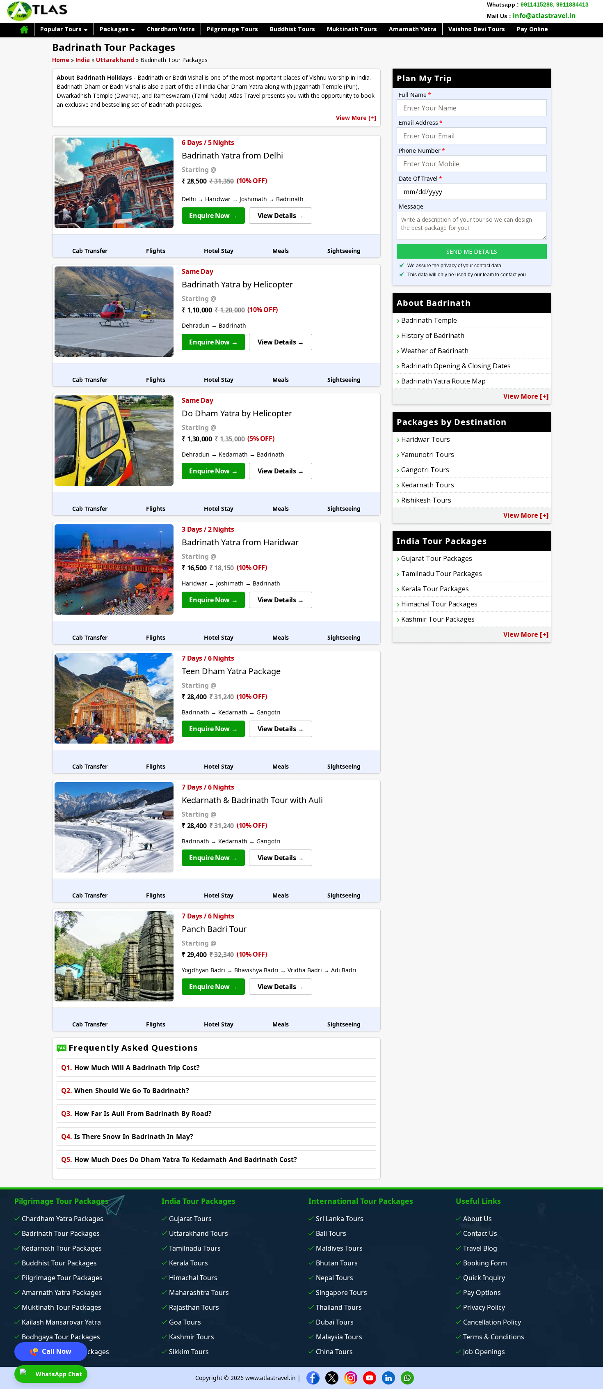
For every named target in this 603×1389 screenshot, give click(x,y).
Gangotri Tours (425, 469)
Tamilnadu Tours (195, 1248)
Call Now (55, 1351)
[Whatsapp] (407, 1377)
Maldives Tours (339, 1248)
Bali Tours (331, 1233)
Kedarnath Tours (427, 484)
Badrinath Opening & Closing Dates (456, 365)
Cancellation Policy (492, 1322)
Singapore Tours (341, 1292)
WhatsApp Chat (58, 1374)
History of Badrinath (432, 335)
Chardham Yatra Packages (62, 1218)
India (82, 60)
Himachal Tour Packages (439, 603)
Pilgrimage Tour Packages (62, 1277)
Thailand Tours (339, 1307)
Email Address (421, 122)
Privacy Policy (484, 1307)
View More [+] (356, 118)
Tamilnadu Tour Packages (441, 573)
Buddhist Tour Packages (59, 1262)
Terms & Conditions (493, 1336)
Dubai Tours (335, 1322)
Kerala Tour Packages (435, 588)
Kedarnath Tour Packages (62, 1248)
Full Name (415, 95)
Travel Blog (480, 1248)
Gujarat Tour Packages (436, 558)
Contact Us (480, 1233)
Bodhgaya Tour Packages (61, 1336)
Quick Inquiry (484, 1277)
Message (411, 206)
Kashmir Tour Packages (438, 619)
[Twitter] (331, 1377)
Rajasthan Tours (194, 1307)
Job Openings (484, 1351)
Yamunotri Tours (427, 454)
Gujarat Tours (190, 1218)
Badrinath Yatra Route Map (443, 381)
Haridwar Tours (425, 439)
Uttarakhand (115, 60)
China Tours (334, 1351)
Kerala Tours (188, 1262)
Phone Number (422, 150)
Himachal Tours (193, 1277)
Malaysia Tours (339, 1336)
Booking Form (485, 1262)
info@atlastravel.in (544, 15)
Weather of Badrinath (434, 350)
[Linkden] (388, 1377)
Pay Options (482, 1292)
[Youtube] (369, 1377)
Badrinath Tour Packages (61, 1233)
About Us (477, 1218)
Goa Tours (185, 1322)
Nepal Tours (334, 1277)
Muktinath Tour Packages (61, 1307)
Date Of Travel (420, 178)
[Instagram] (350, 1377)
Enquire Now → (213, 215)
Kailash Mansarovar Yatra (61, 1322)
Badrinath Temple (429, 320)
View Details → (281, 215)
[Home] (24, 29)
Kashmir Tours (191, 1336)
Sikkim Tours (189, 1351)
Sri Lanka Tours (339, 1218)
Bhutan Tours (337, 1262)
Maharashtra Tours (199, 1292)
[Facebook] (313, 1377)
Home (60, 60)
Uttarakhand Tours (198, 1233)
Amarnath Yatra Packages (62, 1292)
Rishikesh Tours (426, 500)
